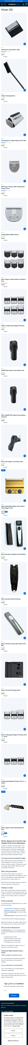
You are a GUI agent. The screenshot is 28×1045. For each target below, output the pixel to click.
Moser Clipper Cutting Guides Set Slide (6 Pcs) (13, 280)
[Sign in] (23, 4)
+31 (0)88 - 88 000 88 (8, 1011)
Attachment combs (9, 910)
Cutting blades (7, 908)
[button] (1, 1)
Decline (13, 1035)
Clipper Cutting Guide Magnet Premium (12, 325)
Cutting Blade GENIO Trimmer (10, 234)
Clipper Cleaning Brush (8, 95)
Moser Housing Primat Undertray (11, 599)
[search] (5, 4)
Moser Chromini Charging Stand (10, 690)
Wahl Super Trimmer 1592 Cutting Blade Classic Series (13, 187)
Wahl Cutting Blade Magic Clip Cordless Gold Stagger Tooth (13, 507)
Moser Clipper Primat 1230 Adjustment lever (12, 828)
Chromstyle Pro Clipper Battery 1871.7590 (13, 140)
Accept (13, 1030)
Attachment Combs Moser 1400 (10, 49)
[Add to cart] (24, 44)
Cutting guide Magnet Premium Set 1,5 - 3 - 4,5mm (13, 782)
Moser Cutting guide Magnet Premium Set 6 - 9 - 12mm (14, 735)
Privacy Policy (16, 1026)
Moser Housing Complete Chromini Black (13, 554)
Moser (2, 47)
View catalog (2, 4)
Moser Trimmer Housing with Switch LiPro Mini (13, 644)
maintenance (22, 918)
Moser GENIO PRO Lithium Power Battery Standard (13, 416)
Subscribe (14, 995)
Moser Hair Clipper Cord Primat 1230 (12, 461)
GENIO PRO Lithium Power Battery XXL (12, 370)
